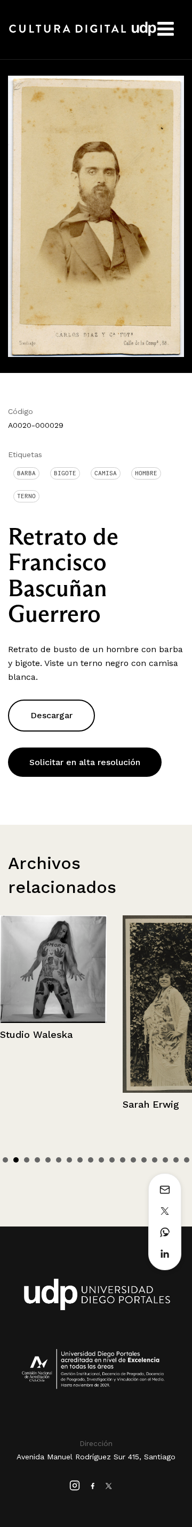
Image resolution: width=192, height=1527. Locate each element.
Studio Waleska (36, 1034)
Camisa (105, 473)
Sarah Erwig (151, 1104)
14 (144, 1160)
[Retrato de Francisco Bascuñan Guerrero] (96, 215)
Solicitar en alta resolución (84, 762)
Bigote (65, 473)
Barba (26, 473)
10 (101, 1160)
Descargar (51, 715)
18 (186, 1160)
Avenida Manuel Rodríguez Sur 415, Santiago (96, 1456)
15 (154, 1160)
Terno (26, 496)
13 (133, 1160)
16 (165, 1160)
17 (176, 1160)
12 (122, 1160)
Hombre (146, 473)
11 (112, 1160)
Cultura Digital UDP (82, 34)
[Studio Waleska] (53, 969)
